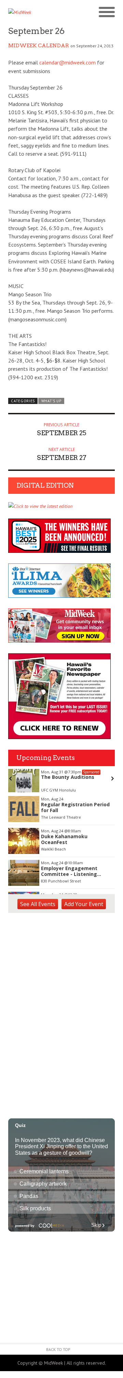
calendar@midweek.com (67, 62)
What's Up (51, 401)
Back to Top (58, 1349)
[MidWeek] (35, 12)
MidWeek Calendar (38, 46)
